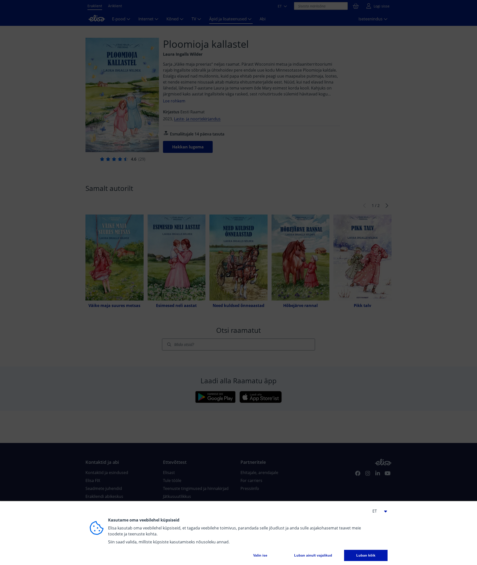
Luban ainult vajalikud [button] (313, 555)
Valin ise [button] (260, 555)
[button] (378, 511)
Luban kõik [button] (365, 555)
